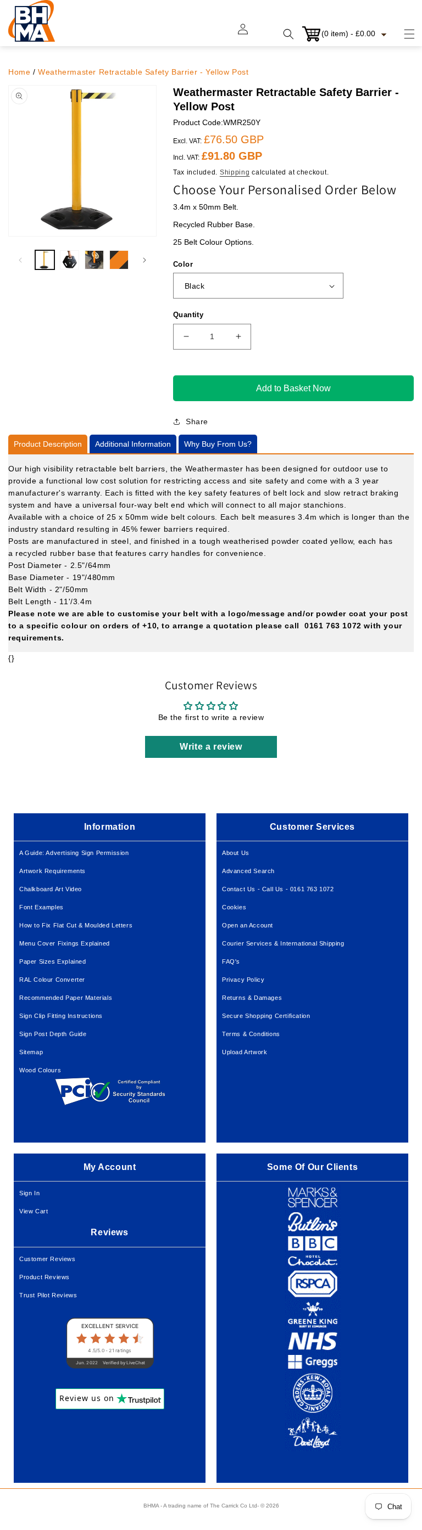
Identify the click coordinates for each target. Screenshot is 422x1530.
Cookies (234, 907)
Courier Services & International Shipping (283, 943)
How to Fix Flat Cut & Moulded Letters (75, 925)
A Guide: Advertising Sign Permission (74, 853)
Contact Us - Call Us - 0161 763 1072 (278, 889)
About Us (235, 853)
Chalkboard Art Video (50, 889)
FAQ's (231, 961)
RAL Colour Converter (52, 979)
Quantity (188, 315)
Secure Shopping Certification (266, 1016)
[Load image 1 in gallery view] (44, 259)
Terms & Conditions (251, 1034)
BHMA (151, 1506)
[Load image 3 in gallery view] (94, 259)
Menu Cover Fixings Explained (64, 943)
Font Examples (41, 907)
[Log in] (249, 34)
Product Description (48, 444)
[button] (403, 34)
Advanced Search (248, 871)
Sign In (29, 1193)
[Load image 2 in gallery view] (69, 259)
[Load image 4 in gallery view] (119, 259)
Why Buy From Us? (218, 444)
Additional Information (133, 444)
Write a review (211, 746)
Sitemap (31, 1052)
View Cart (33, 1211)
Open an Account (247, 925)
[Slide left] (20, 260)
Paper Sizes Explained (52, 961)
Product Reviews (44, 1277)
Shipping (235, 172)
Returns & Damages (252, 997)
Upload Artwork (244, 1052)
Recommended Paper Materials (65, 997)
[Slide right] (144, 260)
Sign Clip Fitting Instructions (61, 1016)
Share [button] (197, 421)
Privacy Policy (243, 979)
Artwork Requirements (52, 871)
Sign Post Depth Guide (53, 1034)
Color (183, 264)
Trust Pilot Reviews (48, 1295)
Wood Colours (40, 1070)
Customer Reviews (47, 1259)
